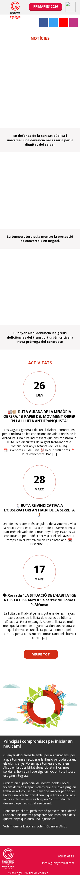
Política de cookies (36, 873)
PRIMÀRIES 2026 (45, 6)
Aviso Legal (15, 873)
